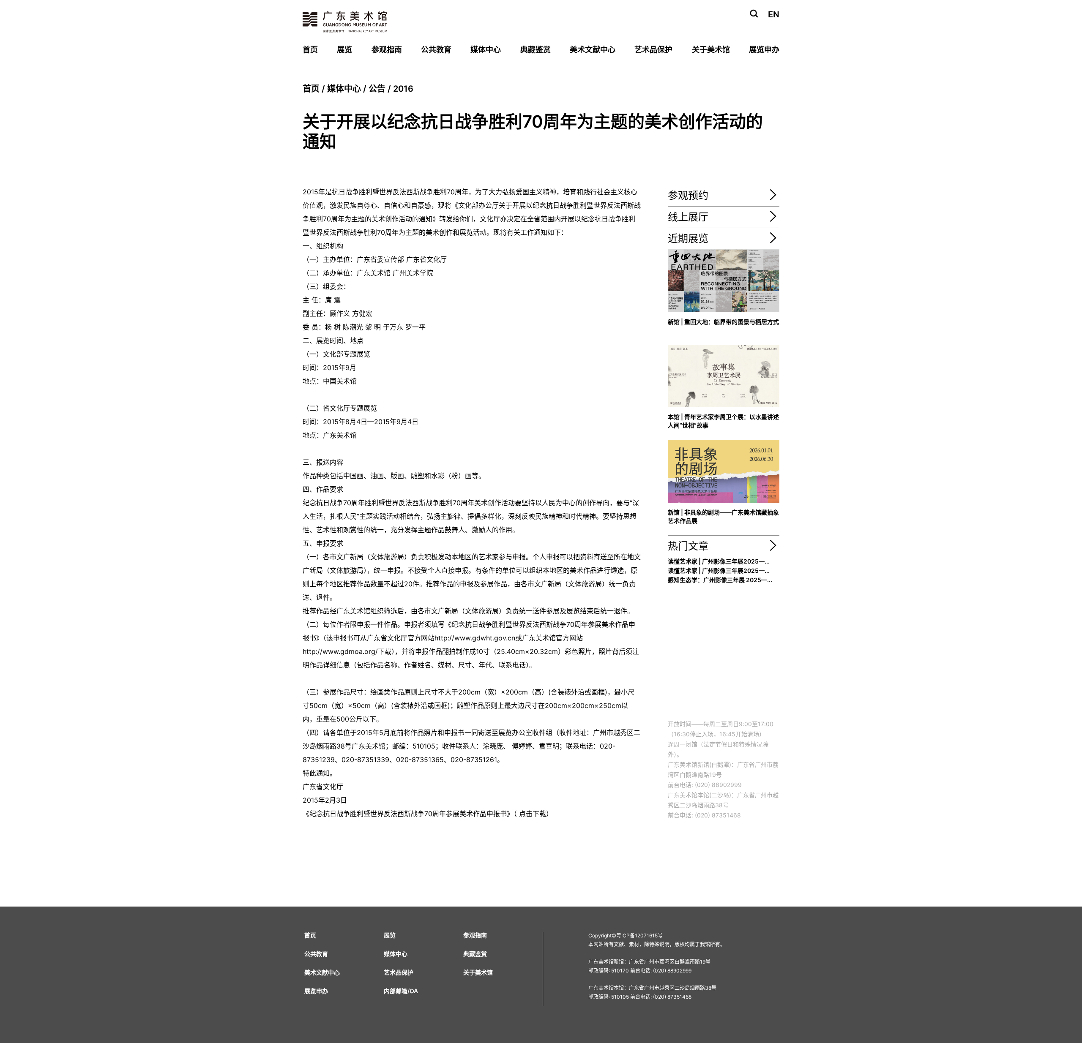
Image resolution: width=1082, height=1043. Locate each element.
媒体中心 (485, 49)
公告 (377, 89)
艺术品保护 (653, 49)
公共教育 (436, 49)
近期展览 (688, 238)
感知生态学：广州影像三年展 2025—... (720, 579)
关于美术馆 (711, 49)
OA (414, 990)
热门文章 (688, 546)
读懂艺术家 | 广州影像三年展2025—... (719, 561)
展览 (344, 49)
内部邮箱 (395, 990)
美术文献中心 (592, 49)
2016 (403, 89)
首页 (310, 49)
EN (773, 14)
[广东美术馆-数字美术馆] (773, 220)
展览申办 (764, 49)
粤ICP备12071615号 (639, 935)
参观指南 (387, 49)
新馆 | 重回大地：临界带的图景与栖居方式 (723, 321)
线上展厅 (688, 217)
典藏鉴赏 (535, 49)
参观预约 (688, 195)
